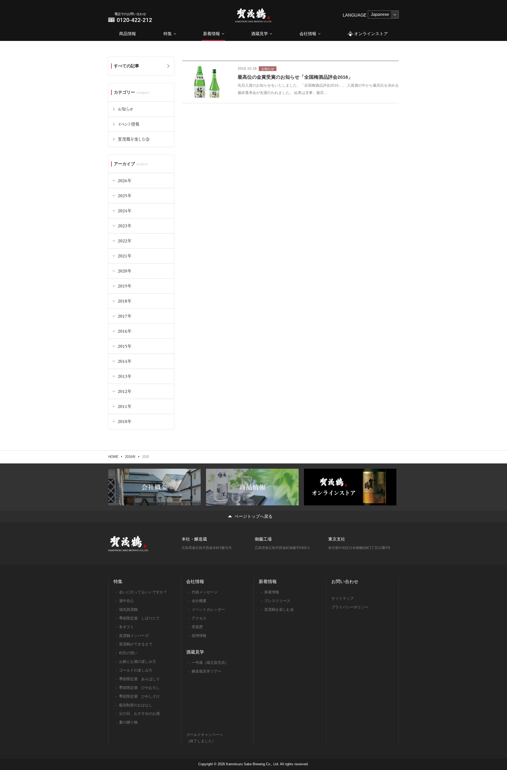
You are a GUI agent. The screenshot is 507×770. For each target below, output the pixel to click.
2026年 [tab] (125, 180)
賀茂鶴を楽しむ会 (134, 139)
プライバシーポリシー (349, 607)
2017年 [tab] (125, 316)
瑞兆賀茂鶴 (128, 609)
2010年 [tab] (125, 421)
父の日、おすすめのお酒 (139, 713)
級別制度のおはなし (135, 705)
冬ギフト (126, 627)
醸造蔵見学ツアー (206, 671)
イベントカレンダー (208, 609)
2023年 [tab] (125, 225)
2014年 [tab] (125, 361)
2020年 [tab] (125, 270)
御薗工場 (263, 539)
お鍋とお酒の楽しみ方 (137, 661)
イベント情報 (128, 124)
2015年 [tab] (125, 346)
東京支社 (336, 539)
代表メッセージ (205, 592)
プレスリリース (277, 601)
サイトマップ (342, 598)
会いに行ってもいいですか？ (143, 592)
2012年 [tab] (125, 391)
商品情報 (127, 33)
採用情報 (199, 635)
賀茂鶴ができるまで (135, 644)
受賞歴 (197, 627)
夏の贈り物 (128, 722)
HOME (113, 457)
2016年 (130, 457)
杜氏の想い (128, 653)
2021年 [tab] (125, 255)
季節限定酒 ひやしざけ (139, 696)
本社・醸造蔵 (194, 539)
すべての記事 (126, 66)
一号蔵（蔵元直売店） (210, 662)
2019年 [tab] (125, 285)
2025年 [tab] (125, 195)
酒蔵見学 (259, 33)
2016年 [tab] (125, 331)
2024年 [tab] (125, 210)
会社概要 (199, 601)
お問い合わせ (344, 581)
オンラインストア (371, 33)
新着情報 (211, 33)
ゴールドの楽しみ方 (135, 670)
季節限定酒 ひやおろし (139, 688)
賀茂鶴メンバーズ (134, 635)
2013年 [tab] (125, 376)
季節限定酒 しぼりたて (139, 618)
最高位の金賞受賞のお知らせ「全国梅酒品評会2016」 (295, 77)
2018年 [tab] (125, 300)
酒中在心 (126, 601)
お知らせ (125, 108)
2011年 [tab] (125, 406)
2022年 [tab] (125, 240)
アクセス (199, 618)
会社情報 (307, 33)
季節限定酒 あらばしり (139, 679)
